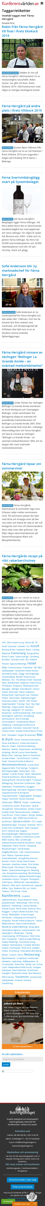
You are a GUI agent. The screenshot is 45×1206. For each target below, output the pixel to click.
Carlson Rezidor (29, 905)
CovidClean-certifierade (27, 958)
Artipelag (6, 752)
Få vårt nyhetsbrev (12, 1054)
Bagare (23, 831)
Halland (33, 659)
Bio (27, 659)
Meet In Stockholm (31, 755)
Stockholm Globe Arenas (26, 670)
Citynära (27, 667)
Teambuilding (8, 676)
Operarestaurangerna (19, 870)
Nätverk (6, 885)
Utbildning (16, 905)
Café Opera (7, 882)
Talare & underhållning (29, 939)
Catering (18, 755)
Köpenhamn (25, 749)
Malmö (15, 749)
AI (37, 961)
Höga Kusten (18, 707)
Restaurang (32, 954)
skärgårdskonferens (28, 858)
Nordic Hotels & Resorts (23, 920)
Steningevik (7, 715)
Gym (11, 888)
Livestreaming (8, 936)
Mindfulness (13, 682)
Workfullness (34, 873)
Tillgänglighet (25, 795)
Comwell (27, 945)
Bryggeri (31, 786)
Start (28, 704)
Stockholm (22, 977)
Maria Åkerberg (28, 777)
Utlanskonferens (10, 876)
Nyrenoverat (8, 958)
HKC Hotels (31, 701)
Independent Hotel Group (20, 967)
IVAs (4, 642)
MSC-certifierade (23, 839)
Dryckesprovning (27, 942)
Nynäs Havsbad (26, 798)
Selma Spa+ (24, 771)
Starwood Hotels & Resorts (20, 761)
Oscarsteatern (8, 721)
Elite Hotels (37, 713)
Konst (17, 739)
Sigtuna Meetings (18, 663)
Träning (20, 703)
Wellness (6, 679)
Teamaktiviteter (10, 795)
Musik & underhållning (15, 926)
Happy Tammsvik (10, 798)
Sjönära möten (21, 821)
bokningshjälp (32, 673)
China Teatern (21, 815)
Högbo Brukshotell (27, 735)
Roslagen (37, 795)
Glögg (21, 673)
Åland (21, 692)
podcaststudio (8, 902)
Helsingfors (7, 933)
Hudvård (26, 896)
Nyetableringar (9, 824)
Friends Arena (8, 908)
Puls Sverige (22, 768)
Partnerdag (31, 867)
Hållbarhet (19, 882)
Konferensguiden (13, 1168)
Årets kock (26, 948)
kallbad (5, 945)
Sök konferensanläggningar (17, 1198)
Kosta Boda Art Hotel (28, 899)
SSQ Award (19, 867)
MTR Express (22, 936)
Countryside (7, 964)
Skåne (5, 888)
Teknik (39, 920)
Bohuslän (13, 692)
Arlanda (18, 980)
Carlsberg (34, 656)
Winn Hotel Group (15, 642)
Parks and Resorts (10, 743)
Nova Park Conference (24, 783)
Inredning (37, 749)
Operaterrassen (22, 855)
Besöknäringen (9, 848)
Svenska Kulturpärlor (31, 739)
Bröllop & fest (8, 649)
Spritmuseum (8, 718)
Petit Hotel (35, 936)
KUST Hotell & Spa (10, 831)
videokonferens (9, 899)
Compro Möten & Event (22, 911)
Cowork (12, 954)
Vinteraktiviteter (9, 858)
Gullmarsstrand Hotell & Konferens (18, 842)
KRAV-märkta (8, 839)
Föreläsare (7, 685)
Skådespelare (29, 961)
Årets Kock (26, 805)
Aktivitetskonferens (14, 764)
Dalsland (20, 649)
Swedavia (6, 961)
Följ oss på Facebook (23, 1187)
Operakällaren (32, 882)
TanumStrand (23, 758)
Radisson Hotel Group (30, 682)
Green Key (19, 964)
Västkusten (7, 802)
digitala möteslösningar (30, 876)
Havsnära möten (10, 701)
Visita (24, 891)
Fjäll (14, 818)
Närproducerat (22, 812)
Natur (17, 802)
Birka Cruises (8, 656)
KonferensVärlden (29, 1168)
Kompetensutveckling (17, 873)
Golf (4, 939)
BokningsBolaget (10, 833)
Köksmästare (20, 809)
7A (36, 642)
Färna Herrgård (23, 780)
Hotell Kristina (15, 667)
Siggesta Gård (8, 768)
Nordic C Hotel (9, 861)
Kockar (22, 845)
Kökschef (27, 728)
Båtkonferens (8, 923)
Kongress (17, 685)
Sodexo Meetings (10, 942)
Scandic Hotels (17, 774)
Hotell (32, 663)
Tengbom (33, 768)
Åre (13, 679)
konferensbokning (21, 713)
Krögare (24, 879)
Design (15, 688)
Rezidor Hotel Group (25, 676)
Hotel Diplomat (19, 970)
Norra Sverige (22, 718)
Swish (27, 774)
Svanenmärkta (28, 930)
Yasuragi (6, 710)
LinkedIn (21, 646)
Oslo (4, 855)
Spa (38, 783)
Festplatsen (22, 1171)
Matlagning (7, 783)
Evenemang (18, 653)
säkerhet (18, 715)
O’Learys (22, 824)
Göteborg (6, 724)
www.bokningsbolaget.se (22, 1146)
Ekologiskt (34, 879)
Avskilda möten (19, 864)
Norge (32, 815)
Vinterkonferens (32, 852)
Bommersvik (28, 885)
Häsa (4, 682)
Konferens (11, 895)
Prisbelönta (19, 786)
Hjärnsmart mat (22, 695)
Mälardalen (14, 914)
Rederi (5, 870)
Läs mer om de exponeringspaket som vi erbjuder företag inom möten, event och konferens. (23, 1159)
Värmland (21, 789)
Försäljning (29, 715)
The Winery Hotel (24, 679)
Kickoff (34, 646)
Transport (37, 780)
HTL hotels (37, 821)
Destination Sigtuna (11, 930)
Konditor (6, 659)
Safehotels (7, 786)
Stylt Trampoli (31, 828)
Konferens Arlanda (22, 1200)
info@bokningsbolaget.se (25, 1142)
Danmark (6, 864)
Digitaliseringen (28, 698)
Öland (15, 845)
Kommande (15, 948)
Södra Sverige (22, 656)
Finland (5, 663)
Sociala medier (8, 758)
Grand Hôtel (33, 764)
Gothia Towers (35, 809)
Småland (35, 812)
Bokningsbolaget (10, 771)
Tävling (28, 933)
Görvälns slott (17, 659)
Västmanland (16, 945)
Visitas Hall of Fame (26, 861)
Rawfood (6, 653)
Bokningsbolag (9, 789)
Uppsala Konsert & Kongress (15, 792)
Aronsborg (14, 950)
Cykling (35, 649)
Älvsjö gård (34, 927)
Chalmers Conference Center (26, 836)
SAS (38, 930)
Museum (29, 707)
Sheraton (17, 728)
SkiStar (22, 701)
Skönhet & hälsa (10, 673)
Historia (31, 908)
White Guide (7, 867)
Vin (28, 646)
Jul (28, 888)
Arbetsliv (31, 824)
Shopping (31, 845)
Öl (23, 710)
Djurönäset (14, 698)
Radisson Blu (20, 888)
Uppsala (38, 885)
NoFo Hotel (21, 908)
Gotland (27, 980)
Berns (20, 954)
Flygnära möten (35, 789)
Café (21, 852)
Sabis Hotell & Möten (26, 923)
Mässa (10, 855)
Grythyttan (12, 939)
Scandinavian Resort (25, 721)
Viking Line (30, 964)
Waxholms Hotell (19, 973)
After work (16, 885)
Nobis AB (29, 642)
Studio (26, 802)
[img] (22, 1019)
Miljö (4, 667)
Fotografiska (33, 653)
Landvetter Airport (10, 879)
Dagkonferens (10, 852)
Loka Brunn (7, 815)
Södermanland (9, 704)
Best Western (34, 973)
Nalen (13, 746)
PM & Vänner (8, 977)
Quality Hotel (8, 812)
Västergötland (8, 780)
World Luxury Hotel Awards (24, 752)
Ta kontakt (8, 1201)
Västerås (37, 679)
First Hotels (33, 864)
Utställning (7, 983)
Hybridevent (26, 689)
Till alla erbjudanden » (22, 1046)
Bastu (28, 649)
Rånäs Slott (7, 755)
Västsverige (21, 902)
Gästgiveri (16, 710)
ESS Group (15, 891)
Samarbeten (24, 848)
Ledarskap (17, 961)
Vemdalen (12, 735)
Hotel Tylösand (9, 646)
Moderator (19, 933)
